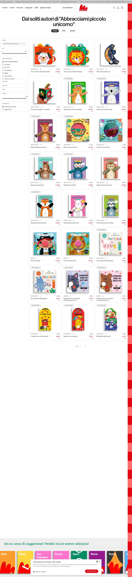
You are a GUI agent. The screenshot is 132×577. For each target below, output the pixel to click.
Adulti (36, 8)
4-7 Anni (11, 8)
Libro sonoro (8, 76)
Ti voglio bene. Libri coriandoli (39, 336)
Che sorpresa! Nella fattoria (105, 261)
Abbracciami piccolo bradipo (105, 223)
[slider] (2, 53)
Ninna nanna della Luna (103, 71)
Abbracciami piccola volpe (38, 223)
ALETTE (7, 67)
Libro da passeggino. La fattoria (40, 109)
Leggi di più (67, 566)
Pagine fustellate (9, 79)
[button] (39, 572)
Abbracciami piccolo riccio (104, 185)
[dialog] (66, 567)
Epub (72, 30)
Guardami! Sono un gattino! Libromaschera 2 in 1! (72, 299)
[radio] (55, 30)
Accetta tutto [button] (91, 571)
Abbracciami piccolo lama (71, 223)
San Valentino (17, 555)
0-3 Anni (4, 8)
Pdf (63, 30)
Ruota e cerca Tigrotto (70, 147)
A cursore (7, 64)
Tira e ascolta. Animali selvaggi (73, 71)
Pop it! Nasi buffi (35, 261)
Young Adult (28, 8)
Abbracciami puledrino (37, 185)
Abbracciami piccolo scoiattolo (73, 109)
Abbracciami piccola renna (38, 147)
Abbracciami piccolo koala (104, 109)
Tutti (55, 30)
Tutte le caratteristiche (11, 62)
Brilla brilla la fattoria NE (103, 336)
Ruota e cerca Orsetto (103, 147)
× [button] (99, 561)
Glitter (6, 73)
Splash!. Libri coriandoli (70, 336)
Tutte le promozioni (10, 107)
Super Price (7, 109)
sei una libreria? (68, 8)
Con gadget (8, 70)
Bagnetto (107, 554)
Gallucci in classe (45, 8)
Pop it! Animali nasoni (70, 261)
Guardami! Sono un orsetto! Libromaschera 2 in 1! (105, 299)
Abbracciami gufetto (70, 185)
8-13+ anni (20, 8)
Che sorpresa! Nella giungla (39, 298)
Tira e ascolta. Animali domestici (40, 71)
